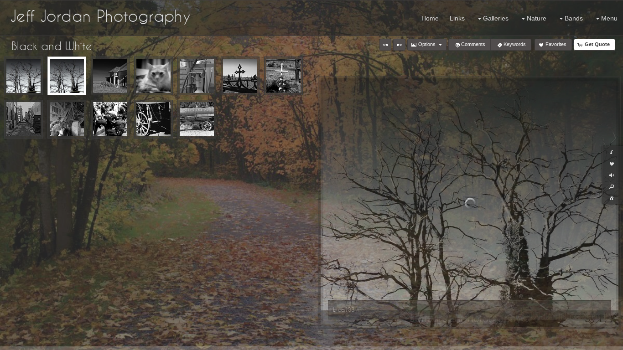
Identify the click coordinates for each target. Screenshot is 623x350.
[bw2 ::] (67, 119)
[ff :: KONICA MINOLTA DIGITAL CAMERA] (197, 76)
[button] (385, 45)
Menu (609, 18)
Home (430, 18)
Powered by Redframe (591, 341)
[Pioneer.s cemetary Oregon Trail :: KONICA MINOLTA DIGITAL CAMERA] (240, 76)
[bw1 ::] (110, 119)
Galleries (496, 18)
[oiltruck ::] (197, 119)
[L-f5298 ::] (23, 76)
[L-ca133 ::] (67, 76)
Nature (536, 18)
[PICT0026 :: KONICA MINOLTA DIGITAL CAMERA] (110, 76)
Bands (574, 18)
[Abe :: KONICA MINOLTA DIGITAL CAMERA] (153, 76)
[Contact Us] (13, 341)
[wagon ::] (153, 119)
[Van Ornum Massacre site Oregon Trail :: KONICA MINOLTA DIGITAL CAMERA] (283, 76)
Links (457, 18)
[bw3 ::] (23, 119)
